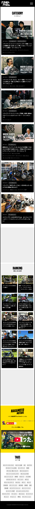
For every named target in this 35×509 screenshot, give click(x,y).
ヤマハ (23, 482)
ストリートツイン (16, 157)
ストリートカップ (7, 119)
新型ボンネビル (13, 189)
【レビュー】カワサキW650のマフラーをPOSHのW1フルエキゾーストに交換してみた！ (9, 324)
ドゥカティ (14, 493)
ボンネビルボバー (21, 86)
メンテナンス (22, 468)
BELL (19, 496)
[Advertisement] (17, 245)
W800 (26, 485)
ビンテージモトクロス (9, 465)
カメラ (29, 482)
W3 (30, 485)
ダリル (27, 479)
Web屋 (6, 488)
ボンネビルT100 (6, 157)
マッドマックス (13, 485)
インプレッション (27, 496)
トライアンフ (6, 50)
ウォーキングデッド (9, 482)
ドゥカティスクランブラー (23, 491)
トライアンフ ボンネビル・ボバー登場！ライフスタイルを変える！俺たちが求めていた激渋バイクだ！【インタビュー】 (17, 81)
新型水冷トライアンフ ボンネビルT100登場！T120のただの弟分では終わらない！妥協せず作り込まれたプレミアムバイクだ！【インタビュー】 (17, 149)
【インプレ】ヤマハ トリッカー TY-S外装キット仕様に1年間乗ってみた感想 (9, 305)
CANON (6, 485)
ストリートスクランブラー (9, 52)
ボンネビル (12, 86)
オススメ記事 (19, 465)
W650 (16, 476)
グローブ (22, 476)
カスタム (18, 482)
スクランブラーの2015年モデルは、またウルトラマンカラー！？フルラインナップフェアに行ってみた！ (17, 219)
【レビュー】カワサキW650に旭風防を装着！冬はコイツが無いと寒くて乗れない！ (25, 342)
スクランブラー (22, 41)
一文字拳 (28, 476)
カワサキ (30, 465)
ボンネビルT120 (16, 153)
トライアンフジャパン (24, 50)
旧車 (28, 468)
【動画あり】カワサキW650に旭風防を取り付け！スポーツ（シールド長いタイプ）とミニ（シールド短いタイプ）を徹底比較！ (25, 363)
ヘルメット (13, 496)
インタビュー (12, 41)
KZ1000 (21, 485)
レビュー (7, 496)
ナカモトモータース (11, 479)
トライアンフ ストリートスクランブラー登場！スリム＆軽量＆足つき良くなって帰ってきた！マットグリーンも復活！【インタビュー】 (17, 45)
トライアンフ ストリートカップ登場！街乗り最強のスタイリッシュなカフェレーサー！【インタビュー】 (17, 115)
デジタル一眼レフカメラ (12, 470)
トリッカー (20, 479)
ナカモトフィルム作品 (11, 468)
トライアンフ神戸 (23, 189)
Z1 (24, 465)
